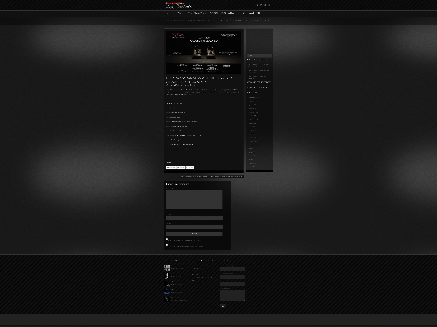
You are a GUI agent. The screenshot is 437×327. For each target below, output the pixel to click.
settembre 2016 (253, 119)
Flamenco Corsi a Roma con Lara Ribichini (194, 176)
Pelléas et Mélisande (177, 298)
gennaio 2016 (253, 141)
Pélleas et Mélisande (177, 282)
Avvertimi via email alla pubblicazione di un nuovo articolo (185, 246)
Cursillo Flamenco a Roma (179, 266)
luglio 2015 (252, 152)
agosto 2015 (252, 148)
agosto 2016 (252, 123)
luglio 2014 (252, 166)
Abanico (173, 274)
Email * (168, 223)
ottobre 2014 (252, 159)
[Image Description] (167, 270)
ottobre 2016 (252, 115)
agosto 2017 (252, 101)
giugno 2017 (252, 105)
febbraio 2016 (253, 137)
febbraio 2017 (252, 108)
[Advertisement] (259, 41)
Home (166, 20)
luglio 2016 (252, 126)
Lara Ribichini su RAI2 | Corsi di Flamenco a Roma (226, 176)
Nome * (168, 214)
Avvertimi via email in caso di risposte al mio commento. (184, 240)
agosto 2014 (252, 163)
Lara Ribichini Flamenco (178, 20)
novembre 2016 (253, 112)
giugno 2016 (252, 130)
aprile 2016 (252, 134)
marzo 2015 (252, 156)
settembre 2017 (253, 97)
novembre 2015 (253, 145)
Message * (169, 188)
